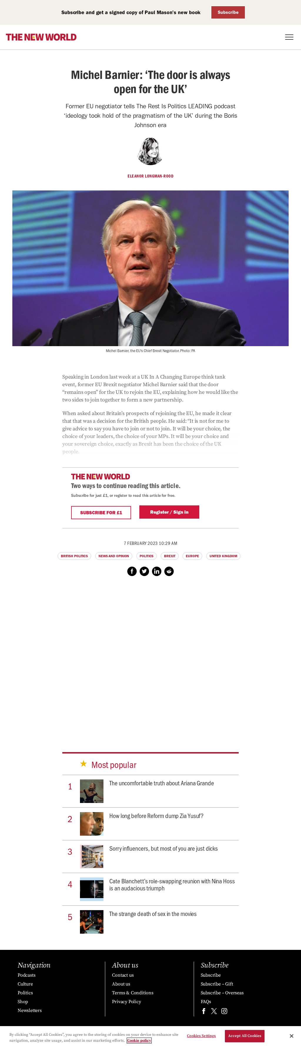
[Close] (291, 1035)
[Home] (41, 37)
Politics (146, 556)
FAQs (206, 1002)
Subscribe (228, 12)
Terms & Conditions (132, 993)
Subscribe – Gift (217, 984)
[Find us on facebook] (204, 1012)
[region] (150, 1036)
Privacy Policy (126, 1002)
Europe (192, 556)
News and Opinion (113, 556)
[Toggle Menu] (289, 37)
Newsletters (30, 1010)
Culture (25, 984)
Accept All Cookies (244, 1035)
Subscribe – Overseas (222, 993)
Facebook (132, 571)
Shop (23, 1002)
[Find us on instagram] (224, 1012)
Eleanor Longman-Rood (150, 176)
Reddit (169, 571)
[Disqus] (150, 658)
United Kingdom (224, 556)
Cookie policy (139, 1040)
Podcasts (26, 975)
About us (121, 984)
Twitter (144, 571)
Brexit (169, 556)
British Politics (74, 556)
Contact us (122, 975)
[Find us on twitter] (214, 1012)
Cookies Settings (201, 1035)
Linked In (156, 571)
